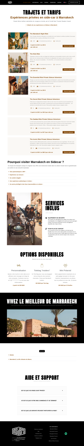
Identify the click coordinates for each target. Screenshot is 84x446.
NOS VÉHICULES (35, 2)
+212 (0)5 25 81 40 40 (21, 437)
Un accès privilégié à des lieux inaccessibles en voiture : (26, 184)
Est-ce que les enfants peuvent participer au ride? (39, 410)
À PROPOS (46, 2)
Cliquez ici (17, 440)
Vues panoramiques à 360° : (18, 171)
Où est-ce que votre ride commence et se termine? (39, 400)
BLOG (41, 2)
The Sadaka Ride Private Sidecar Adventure (45, 119)
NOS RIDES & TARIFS (27, 2)
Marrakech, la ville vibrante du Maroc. (21, 359)
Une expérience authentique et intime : (21, 181)
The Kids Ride (35, 54)
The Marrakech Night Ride (39, 34)
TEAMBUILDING (53, 2)
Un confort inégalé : (15, 178)
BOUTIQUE (59, 2)
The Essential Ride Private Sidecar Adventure (46, 77)
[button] (41, 25)
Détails (12, 355)
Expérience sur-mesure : (17, 174)
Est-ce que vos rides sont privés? (33, 390)
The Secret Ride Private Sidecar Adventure (45, 99)
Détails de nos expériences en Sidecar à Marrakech (42, 25)
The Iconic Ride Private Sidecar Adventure (45, 139)
